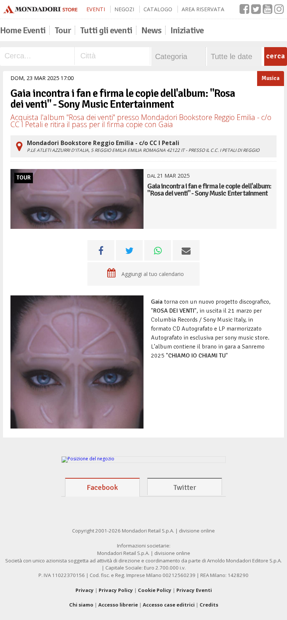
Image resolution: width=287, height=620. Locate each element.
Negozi (124, 9)
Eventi (95, 9)
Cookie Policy (155, 590)
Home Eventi (23, 30)
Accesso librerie (118, 604)
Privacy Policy (116, 590)
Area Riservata (203, 9)
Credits (209, 604)
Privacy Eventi (194, 590)
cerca (275, 56)
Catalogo (158, 9)
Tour (63, 30)
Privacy (84, 590)
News (151, 30)
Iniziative (187, 30)
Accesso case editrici (169, 604)
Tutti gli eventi (106, 30)
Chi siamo (81, 604)
